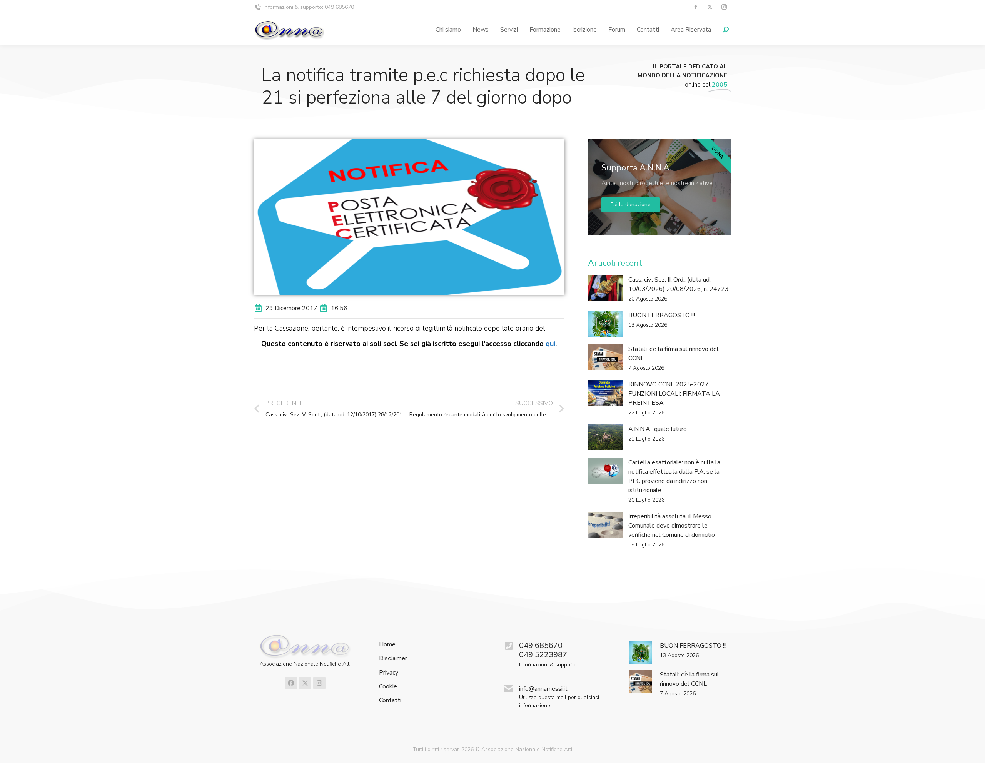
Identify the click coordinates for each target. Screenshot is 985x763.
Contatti (390, 700)
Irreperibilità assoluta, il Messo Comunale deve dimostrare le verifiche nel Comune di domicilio (671, 525)
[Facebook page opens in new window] (695, 7)
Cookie (388, 686)
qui (550, 343)
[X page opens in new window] (710, 7)
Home (387, 644)
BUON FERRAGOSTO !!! (661, 315)
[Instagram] (319, 683)
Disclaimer (393, 658)
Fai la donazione (631, 204)
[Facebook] (291, 683)
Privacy (388, 672)
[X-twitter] (305, 683)
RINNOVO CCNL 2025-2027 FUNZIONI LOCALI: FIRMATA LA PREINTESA (674, 393)
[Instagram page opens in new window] (724, 7)
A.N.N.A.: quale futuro (657, 429)
